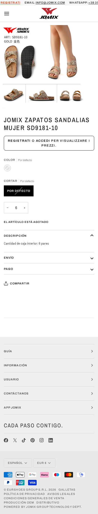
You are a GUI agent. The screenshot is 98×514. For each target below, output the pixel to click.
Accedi (43, 140)
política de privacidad (24, 494)
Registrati (19, 140)
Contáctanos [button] (16, 393)
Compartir (19, 283)
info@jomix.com (50, 2)
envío (9, 257)
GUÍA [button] (8, 351)
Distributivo (47, 502)
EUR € (42, 463)
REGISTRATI (10, 2)
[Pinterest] (32, 440)
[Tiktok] (24, 440)
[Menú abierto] (11, 13)
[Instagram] (41, 440)
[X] (15, 440)
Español (15, 463)
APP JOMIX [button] (12, 407)
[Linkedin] (51, 440)
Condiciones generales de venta (34, 498)
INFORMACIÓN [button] (15, 365)
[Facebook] (6, 440)
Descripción (15, 235)
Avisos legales (61, 494)
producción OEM (19, 502)
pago (8, 269)
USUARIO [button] (11, 379)
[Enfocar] (9, 100)
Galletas (67, 489)
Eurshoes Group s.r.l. (27, 489)
